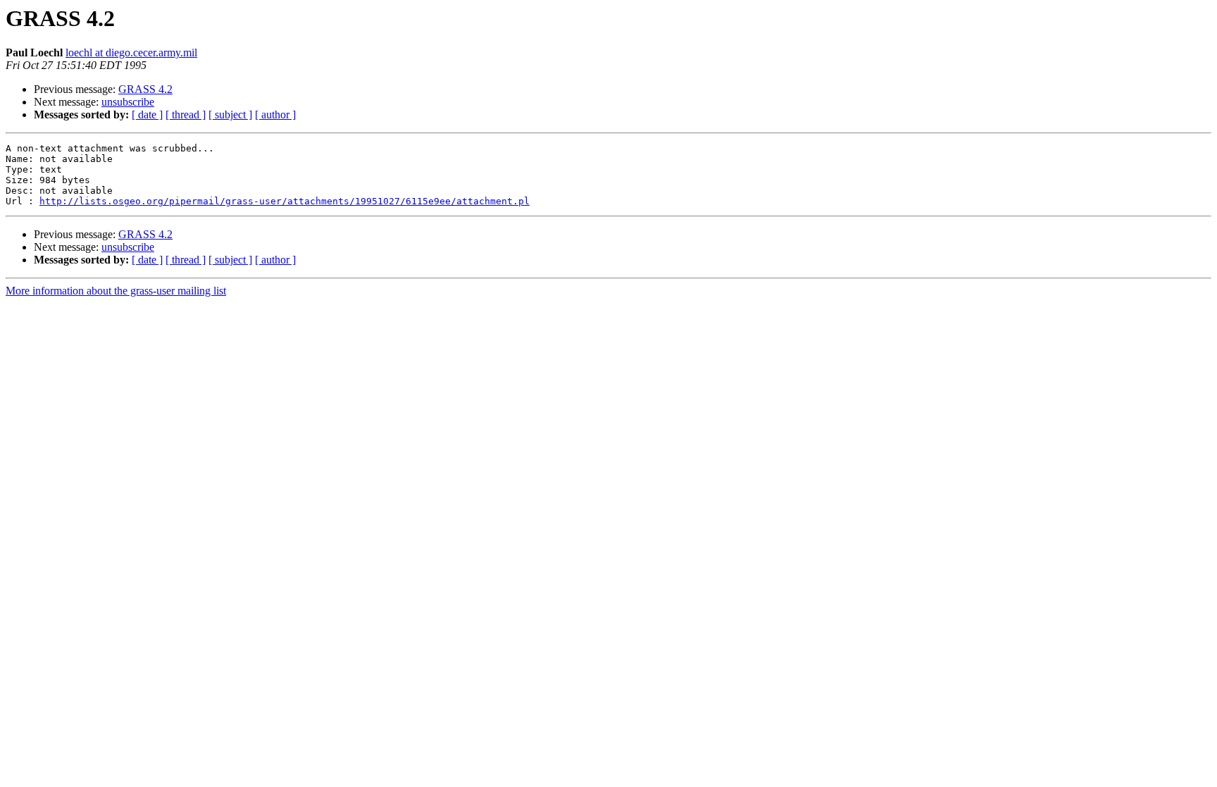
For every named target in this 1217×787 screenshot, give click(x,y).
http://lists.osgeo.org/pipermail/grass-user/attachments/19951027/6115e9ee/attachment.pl (284, 201)
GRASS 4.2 (145, 89)
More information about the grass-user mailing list (116, 291)
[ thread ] (186, 114)
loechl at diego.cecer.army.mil (131, 52)
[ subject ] (230, 114)
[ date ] (147, 114)
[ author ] (275, 114)
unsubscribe (127, 102)
